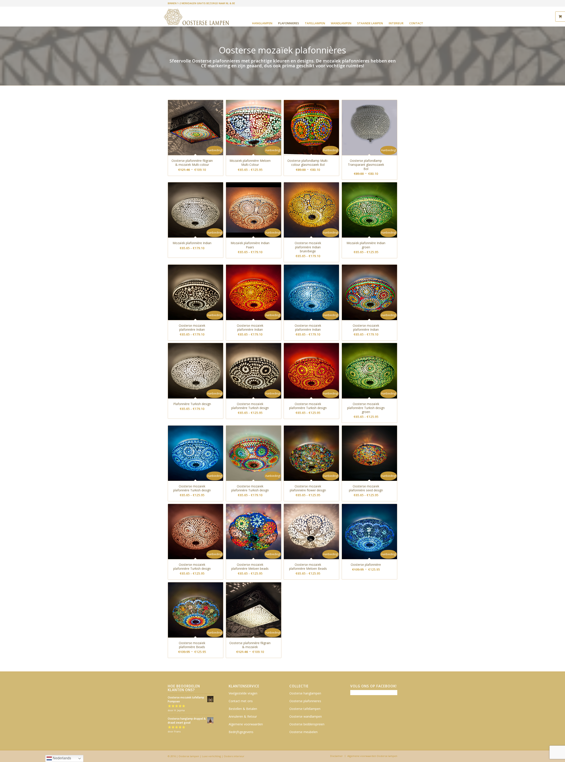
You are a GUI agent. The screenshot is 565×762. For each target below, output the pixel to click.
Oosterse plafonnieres (305, 701)
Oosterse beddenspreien (306, 724)
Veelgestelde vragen (243, 693)
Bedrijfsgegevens (241, 732)
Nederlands (61, 758)
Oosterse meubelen (303, 732)
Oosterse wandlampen (305, 716)
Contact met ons (241, 701)
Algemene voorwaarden (246, 724)
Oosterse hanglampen (305, 693)
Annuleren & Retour (243, 716)
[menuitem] (262, 23)
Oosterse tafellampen (304, 709)
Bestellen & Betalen (243, 709)
